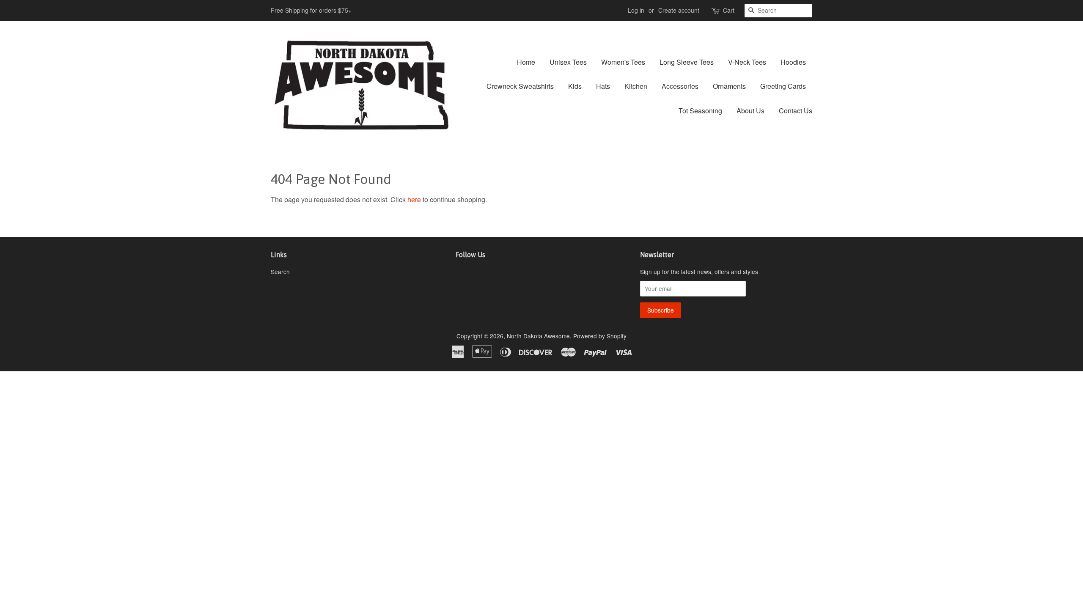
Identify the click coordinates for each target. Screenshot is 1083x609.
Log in (636, 10)
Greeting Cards (783, 86)
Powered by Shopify (600, 336)
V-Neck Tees (747, 62)
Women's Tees (623, 62)
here (414, 199)
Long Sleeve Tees (687, 62)
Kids (575, 86)
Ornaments (729, 86)
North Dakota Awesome (538, 336)
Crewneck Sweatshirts (520, 86)
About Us (750, 110)
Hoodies (793, 62)
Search (280, 271)
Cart (728, 10)
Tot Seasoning (700, 110)
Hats (603, 86)
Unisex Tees (568, 62)
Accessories (680, 86)
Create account (678, 10)
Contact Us (795, 110)
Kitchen (635, 86)
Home (526, 62)
